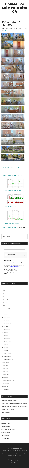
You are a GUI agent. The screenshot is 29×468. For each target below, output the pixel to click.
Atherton (5, 288)
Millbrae (5, 333)
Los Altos (6, 321)
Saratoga (5, 378)
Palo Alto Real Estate (8, 227)
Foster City (6, 312)
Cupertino (5, 303)
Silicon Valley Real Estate (20, 459)
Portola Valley (7, 354)
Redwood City (7, 357)
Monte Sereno (7, 339)
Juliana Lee (10, 448)
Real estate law (5, 426)
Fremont (5, 315)
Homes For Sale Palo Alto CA (14, 8)
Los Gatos (6, 327)
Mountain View (7, 342)
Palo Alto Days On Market (12, 223)
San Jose (6, 369)
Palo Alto (5, 351)
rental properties (5, 432)
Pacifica (5, 348)
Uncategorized (5, 438)
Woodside (6, 389)
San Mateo (6, 372)
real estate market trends (8, 429)
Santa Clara (6, 375)
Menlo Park (6, 330)
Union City (6, 387)
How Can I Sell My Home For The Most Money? (14, 406)
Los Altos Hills (7, 324)
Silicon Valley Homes (7, 459)
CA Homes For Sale (14, 460)
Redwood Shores (8, 360)
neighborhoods (5, 423)
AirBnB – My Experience (8, 409)
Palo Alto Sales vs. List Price (12, 207)
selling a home (5, 435)
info (6, 30)
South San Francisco (8, 381)
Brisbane (5, 294)
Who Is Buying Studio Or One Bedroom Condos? (14, 403)
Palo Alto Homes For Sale (10, 168)
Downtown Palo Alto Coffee (9, 400)
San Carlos (6, 366)
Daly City (5, 306)
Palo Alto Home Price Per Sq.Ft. (13, 190)
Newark (5, 345)
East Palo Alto (6, 309)
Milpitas (5, 336)
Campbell (5, 300)
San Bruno (6, 363)
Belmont (5, 291)
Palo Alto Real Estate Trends (11, 175)
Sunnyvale (6, 384)
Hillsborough (6, 318)
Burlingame (6, 297)
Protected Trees (5, 412)
